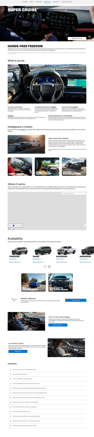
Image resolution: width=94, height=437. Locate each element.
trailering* (23, 129)
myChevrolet (39, 1)
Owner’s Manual (76, 300)
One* (28, 347)
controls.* (11, 111)
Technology (25, 1)
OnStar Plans (18, 351)
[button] (89, 36)
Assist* (76, 107)
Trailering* (11, 116)
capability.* (62, 146)
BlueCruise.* (52, 50)
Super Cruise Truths (58, 324)
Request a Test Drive (67, 1)
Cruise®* (67, 317)
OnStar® (32, 1)
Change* (53, 107)
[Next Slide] (49, 266)
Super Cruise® (47, 1)
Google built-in (56, 1)
